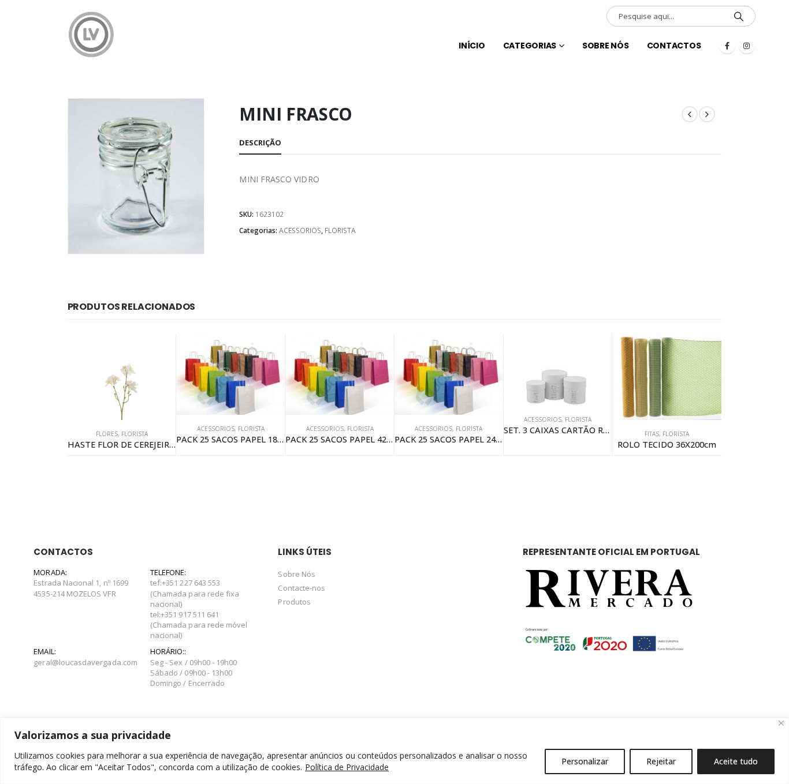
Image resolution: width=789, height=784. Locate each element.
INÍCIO (472, 45)
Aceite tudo (736, 761)
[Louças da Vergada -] (91, 35)
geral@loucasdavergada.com (85, 662)
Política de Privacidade (347, 767)
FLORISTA (340, 230)
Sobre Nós (605, 45)
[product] (122, 376)
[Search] (739, 16)
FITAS (652, 434)
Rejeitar (661, 761)
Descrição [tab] (260, 142)
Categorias (530, 45)
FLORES (107, 434)
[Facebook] (727, 45)
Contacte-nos (301, 588)
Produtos (294, 602)
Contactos (674, 45)
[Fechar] (781, 723)
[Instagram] (747, 45)
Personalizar (584, 761)
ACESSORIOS (300, 230)
